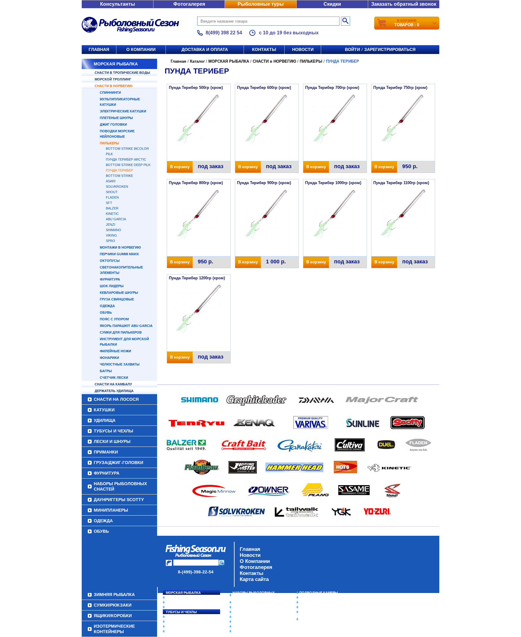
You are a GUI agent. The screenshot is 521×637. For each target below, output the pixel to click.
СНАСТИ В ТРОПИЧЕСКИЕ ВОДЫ (122, 72)
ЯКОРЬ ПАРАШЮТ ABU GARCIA (126, 326)
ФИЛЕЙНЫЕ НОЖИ (115, 351)
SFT (109, 203)
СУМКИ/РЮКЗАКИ (314, 607)
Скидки (332, 4)
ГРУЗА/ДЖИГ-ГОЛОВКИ (118, 462)
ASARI (110, 181)
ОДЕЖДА (107, 306)
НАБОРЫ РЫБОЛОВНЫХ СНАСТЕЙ (120, 486)
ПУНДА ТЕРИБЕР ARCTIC (126, 159)
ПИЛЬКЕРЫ (109, 143)
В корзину (180, 167)
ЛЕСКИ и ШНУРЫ (112, 441)
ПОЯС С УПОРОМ (114, 319)
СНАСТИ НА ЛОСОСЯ (116, 399)
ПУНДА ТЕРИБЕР (119, 170)
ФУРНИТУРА (110, 279)
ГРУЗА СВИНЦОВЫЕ (117, 299)
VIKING (111, 235)
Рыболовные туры (261, 4)
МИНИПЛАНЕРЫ (111, 510)
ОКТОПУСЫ (110, 260)
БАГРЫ (106, 371)
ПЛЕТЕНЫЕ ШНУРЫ (116, 118)
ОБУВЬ (106, 312)
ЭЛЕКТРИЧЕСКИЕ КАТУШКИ (123, 111)
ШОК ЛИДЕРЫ (112, 286)
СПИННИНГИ (110, 92)
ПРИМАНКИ (106, 452)
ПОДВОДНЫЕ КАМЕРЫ (318, 593)
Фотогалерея (189, 4)
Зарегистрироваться (389, 49)
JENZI (110, 224)
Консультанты (117, 4)
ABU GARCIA (116, 219)
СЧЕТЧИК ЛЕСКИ (114, 377)
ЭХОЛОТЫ (308, 597)
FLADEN (112, 197)
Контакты (264, 49)
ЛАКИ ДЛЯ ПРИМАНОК (251, 631)
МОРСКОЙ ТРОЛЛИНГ (113, 79)
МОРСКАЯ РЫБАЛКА (116, 63)
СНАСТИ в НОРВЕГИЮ (113, 86)
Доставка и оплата (205, 49)
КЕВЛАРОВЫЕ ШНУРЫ (119, 292)
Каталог (197, 61)
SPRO (110, 241)
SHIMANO (113, 230)
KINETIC (112, 213)
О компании (141, 49)
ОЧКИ (237, 621)
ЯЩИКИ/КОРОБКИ (314, 612)
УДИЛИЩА (104, 420)
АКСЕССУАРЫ (244, 626)
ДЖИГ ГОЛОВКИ (113, 124)
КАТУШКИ (104, 409)
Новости (303, 49)
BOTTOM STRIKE (119, 175)
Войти (352, 49)
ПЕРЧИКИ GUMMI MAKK (119, 254)
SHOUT (112, 192)
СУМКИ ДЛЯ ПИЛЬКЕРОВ (121, 332)
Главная (99, 49)
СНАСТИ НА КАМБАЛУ (113, 384)
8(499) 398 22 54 (224, 32)
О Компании (255, 561)
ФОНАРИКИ (109, 357)
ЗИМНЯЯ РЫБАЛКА (315, 602)
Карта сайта (254, 579)
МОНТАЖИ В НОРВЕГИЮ (120, 247)
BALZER (112, 208)
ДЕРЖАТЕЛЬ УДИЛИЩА (114, 391)
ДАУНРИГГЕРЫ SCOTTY (119, 499)
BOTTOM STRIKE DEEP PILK (128, 165)
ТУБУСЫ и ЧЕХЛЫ (113, 430)
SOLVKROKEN (117, 186)
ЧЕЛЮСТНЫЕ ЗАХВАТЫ (120, 364)
